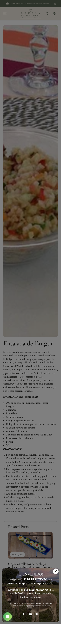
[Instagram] (37, 614)
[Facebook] (23, 614)
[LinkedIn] (30, 614)
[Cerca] (55, 571)
